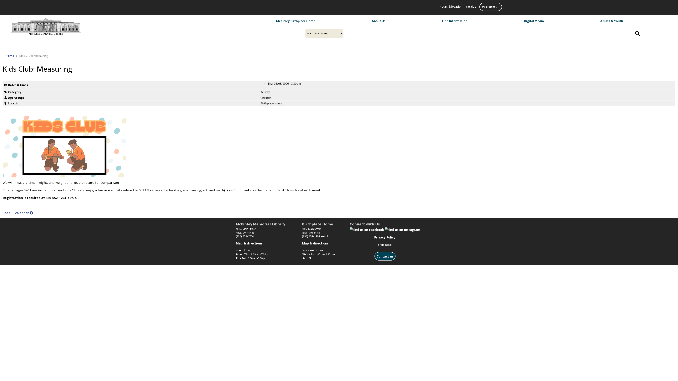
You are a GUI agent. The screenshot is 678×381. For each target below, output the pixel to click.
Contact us (385, 256)
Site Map (385, 245)
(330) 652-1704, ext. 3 (315, 236)
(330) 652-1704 (245, 236)
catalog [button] (471, 6)
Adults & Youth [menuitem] (611, 21)
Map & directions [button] (249, 243)
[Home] (46, 26)
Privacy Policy (384, 237)
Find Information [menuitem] (454, 21)
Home (9, 56)
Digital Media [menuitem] (534, 21)
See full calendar (16, 213)
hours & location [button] (451, 6)
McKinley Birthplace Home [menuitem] (295, 21)
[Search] (638, 33)
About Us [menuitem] (378, 21)
